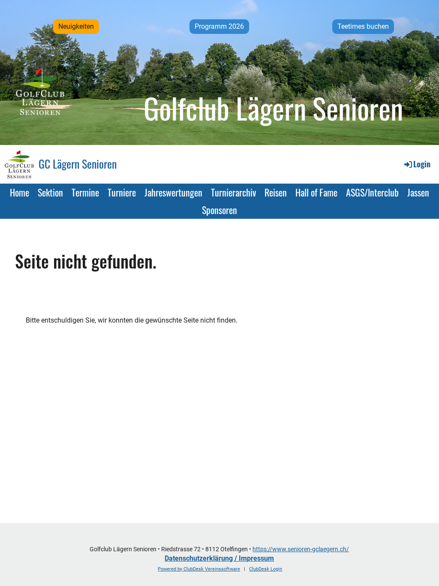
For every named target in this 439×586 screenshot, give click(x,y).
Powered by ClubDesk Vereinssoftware (199, 569)
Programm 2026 (219, 26)
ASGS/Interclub (372, 192)
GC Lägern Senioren (78, 164)
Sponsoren (219, 210)
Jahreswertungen (173, 192)
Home (19, 192)
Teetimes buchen (363, 26)
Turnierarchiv (233, 192)
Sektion (50, 192)
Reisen (276, 192)
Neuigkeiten (76, 26)
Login (421, 163)
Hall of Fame (316, 192)
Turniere (122, 192)
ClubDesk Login (265, 569)
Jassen (418, 192)
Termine (85, 192)
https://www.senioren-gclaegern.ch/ (301, 549)
